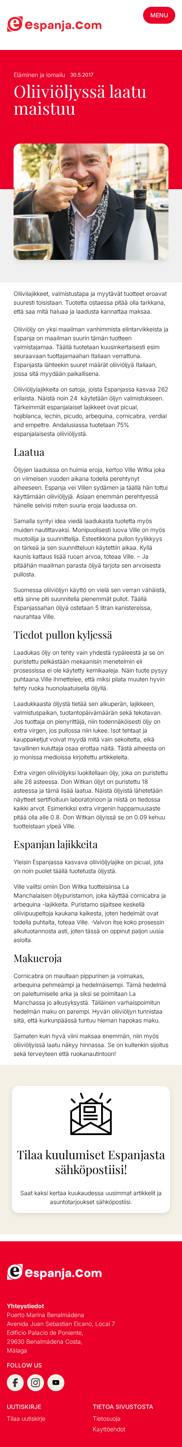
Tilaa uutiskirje (26, 1418)
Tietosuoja (107, 1418)
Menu (159, 15)
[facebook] (15, 1382)
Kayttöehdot (109, 1429)
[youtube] (55, 1382)
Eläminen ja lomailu (39, 74)
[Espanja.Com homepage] (27, 25)
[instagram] (35, 1382)
